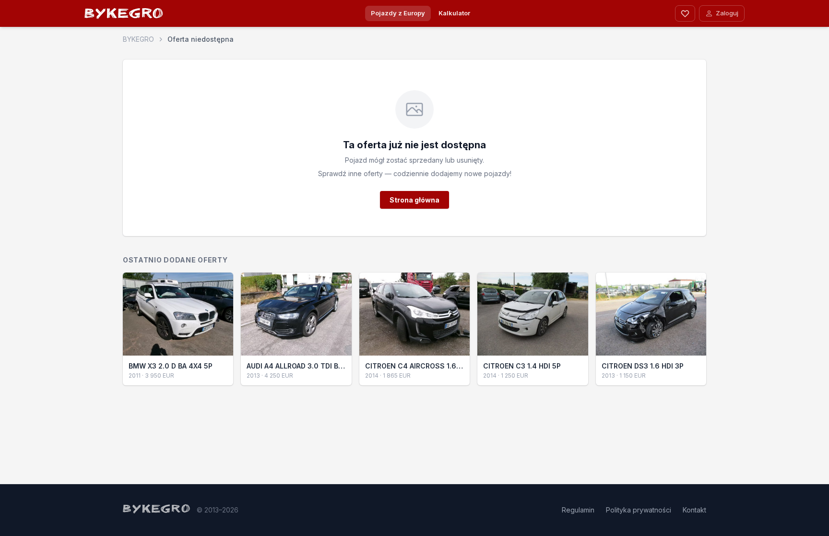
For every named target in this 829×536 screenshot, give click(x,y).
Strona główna (414, 200)
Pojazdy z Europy (398, 13)
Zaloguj (727, 13)
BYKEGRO (124, 15)
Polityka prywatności (638, 510)
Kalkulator (454, 13)
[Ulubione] (685, 13)
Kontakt (694, 510)
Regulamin (578, 510)
